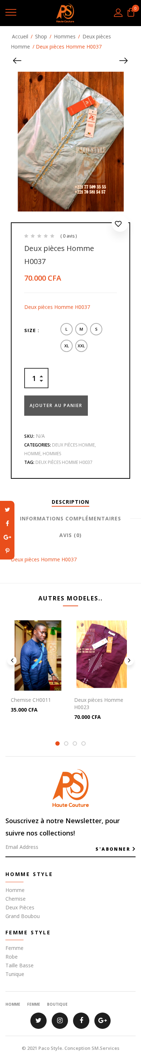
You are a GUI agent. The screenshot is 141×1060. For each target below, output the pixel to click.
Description (70, 501)
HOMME (12, 1004)
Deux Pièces (19, 907)
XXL (81, 345)
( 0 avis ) (68, 236)
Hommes (65, 36)
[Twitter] (7, 509)
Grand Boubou (22, 916)
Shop (41, 36)
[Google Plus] (7, 537)
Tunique (14, 974)
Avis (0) (70, 535)
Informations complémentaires (70, 518)
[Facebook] (7, 523)
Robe (11, 956)
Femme (14, 947)
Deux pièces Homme (73, 445)
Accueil (20, 36)
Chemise (15, 898)
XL (66, 345)
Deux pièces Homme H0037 (64, 462)
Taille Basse (19, 965)
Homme (32, 454)
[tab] (70, 502)
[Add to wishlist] (120, 225)
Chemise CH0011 (31, 699)
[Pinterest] (7, 551)
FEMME (33, 1004)
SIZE (30, 330)
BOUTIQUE (57, 1004)
